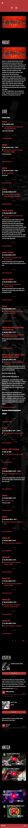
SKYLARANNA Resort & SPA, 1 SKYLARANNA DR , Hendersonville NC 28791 (13, 336)
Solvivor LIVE (6, 538)
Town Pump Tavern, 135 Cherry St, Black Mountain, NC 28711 (13, 258)
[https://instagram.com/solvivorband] (16, 8)
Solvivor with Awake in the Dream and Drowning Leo (13, 328)
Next (23, 641)
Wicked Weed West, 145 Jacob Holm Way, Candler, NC (13, 217)
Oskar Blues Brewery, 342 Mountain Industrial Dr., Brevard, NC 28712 (12, 606)
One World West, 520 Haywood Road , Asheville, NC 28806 (12, 285)
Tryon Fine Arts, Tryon (9, 501)
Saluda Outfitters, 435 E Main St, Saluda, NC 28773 (13, 434)
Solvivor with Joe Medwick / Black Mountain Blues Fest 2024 (13, 355)
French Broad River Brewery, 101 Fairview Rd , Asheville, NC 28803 (13, 151)
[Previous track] (22, 825)
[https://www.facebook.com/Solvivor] (12, 8)
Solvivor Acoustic (7, 210)
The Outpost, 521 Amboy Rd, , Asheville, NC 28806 (13, 523)
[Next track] (26, 825)
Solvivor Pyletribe (7, 252)
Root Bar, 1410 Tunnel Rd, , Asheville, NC (13, 543)
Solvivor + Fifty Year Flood (10, 449)
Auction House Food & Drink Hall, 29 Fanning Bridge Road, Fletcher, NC (12, 195)
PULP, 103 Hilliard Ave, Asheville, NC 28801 (13, 454)
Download (14, 712)
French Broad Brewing (9, 173)
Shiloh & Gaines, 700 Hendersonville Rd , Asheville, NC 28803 (13, 584)
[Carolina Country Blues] (6, 666)
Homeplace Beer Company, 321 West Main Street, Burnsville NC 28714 (13, 128)
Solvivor (4, 121)
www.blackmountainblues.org (9, 407)
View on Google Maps (7, 138)
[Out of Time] (6, 705)
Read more (15, 688)
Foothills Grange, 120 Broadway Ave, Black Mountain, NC (13, 363)
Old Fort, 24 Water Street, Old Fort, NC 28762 (12, 475)
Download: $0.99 (14, 673)
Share (15, 135)
